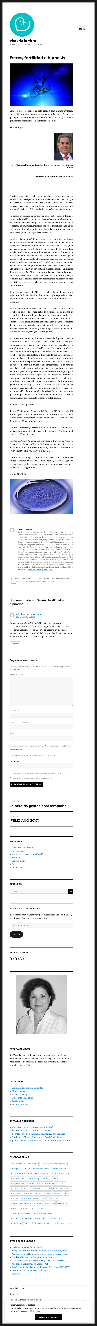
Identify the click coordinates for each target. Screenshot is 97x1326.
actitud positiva (18, 1164)
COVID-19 (26, 1169)
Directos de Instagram (22, 847)
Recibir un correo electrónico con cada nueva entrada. (33, 778)
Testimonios (18, 1101)
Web (12, 734)
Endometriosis (50, 1178)
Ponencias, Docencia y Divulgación (28, 854)
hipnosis (13, 584)
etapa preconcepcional (21, 1193)
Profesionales (45, 1213)
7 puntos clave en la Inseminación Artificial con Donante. (38, 1134)
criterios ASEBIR (59, 1169)
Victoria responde (20, 1104)
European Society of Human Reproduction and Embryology (39, 1250)
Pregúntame (18, 867)
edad (54, 1173)
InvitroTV (16, 1274)
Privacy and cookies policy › (29, 1311)
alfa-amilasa (41, 581)
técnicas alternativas (40, 1223)
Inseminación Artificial (44, 1203)
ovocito (41, 1208)
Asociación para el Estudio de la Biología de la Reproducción (40, 1254)
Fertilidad (62, 581)
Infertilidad (52, 1198)
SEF (60, 1218)
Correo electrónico (21, 722)
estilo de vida (36, 1188)
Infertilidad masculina (21, 1203)
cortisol (50, 581)
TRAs (25, 1223)
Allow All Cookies (48, 1317)
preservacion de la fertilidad (24, 1213)
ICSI (43, 1198)
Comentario (16, 675)
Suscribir (16, 934)
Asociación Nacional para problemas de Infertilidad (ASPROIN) (41, 1267)
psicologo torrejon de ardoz (29, 614)
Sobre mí (16, 857)
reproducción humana (45, 1218)
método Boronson (19, 1208)
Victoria (16, 579)
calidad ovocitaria (58, 1164)
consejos (15, 1169)
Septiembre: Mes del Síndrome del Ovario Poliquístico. (37, 1137)
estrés (55, 581)
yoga (69, 1223)
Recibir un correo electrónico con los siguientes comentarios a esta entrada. (41, 773)
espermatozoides (19, 1188)
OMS (33, 1208)
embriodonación (18, 1178)
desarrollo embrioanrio (21, 1173)
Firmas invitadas (20, 1091)
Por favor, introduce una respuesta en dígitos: (34, 755)
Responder (15, 643)
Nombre (14, 711)
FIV (66, 1193)
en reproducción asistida (22, 1183)
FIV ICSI (14, 1198)
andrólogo (33, 1164)
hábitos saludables (29, 1198)
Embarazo (64, 1173)
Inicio (14, 864)
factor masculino (43, 1193)
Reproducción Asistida (26, 581)
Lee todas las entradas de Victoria (40, 570)
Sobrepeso (16, 1223)
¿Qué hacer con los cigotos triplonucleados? (32, 1127)
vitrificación (58, 1223)
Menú (82, 29)
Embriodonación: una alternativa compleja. (32, 1130)
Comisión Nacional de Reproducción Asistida (33, 1257)
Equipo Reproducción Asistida (51, 1183)
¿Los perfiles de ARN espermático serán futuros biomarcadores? (42, 1140)
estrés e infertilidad (62, 1188)
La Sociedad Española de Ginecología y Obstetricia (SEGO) (39, 1260)
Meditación (62, 1203)
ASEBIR (44, 1164)
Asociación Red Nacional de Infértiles (29, 1270)
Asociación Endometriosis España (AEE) (30, 1264)
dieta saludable (42, 1173)
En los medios (18, 851)
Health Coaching (20, 1094)
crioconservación (41, 1169)
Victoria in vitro (23, 41)
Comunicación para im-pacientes (51, 579)
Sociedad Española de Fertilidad (27, 1247)
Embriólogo (34, 1178)
